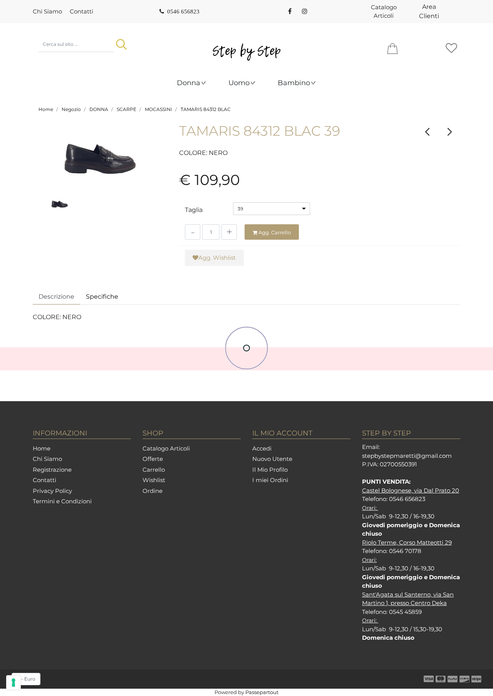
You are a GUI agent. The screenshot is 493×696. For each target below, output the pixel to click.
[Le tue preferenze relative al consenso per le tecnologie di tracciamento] (13, 682)
